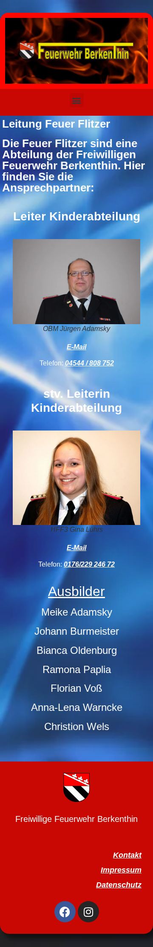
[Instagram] (88, 911)
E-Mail (76, 347)
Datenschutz (119, 885)
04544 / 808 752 (89, 363)
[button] (77, 100)
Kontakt (127, 855)
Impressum (121, 870)
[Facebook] (65, 911)
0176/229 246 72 (89, 564)
